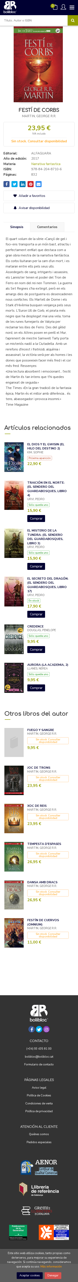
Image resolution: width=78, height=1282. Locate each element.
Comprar (36, 518)
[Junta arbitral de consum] (54, 1232)
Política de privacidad (39, 1111)
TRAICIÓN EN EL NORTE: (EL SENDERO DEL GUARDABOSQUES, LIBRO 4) (47, 489)
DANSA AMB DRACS (42, 882)
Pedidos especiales (39, 1142)
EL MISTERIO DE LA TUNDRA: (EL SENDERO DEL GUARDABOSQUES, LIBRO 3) (45, 536)
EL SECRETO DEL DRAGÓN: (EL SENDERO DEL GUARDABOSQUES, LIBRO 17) (47, 585)
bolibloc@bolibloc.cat (39, 1057)
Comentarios (47, 227)
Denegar (52, 1275)
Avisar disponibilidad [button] (34, 208)
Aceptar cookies (30, 1275)
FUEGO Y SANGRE (40, 730)
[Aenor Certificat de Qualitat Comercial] (39, 1167)
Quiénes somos (39, 1134)
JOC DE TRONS (38, 768)
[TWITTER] (39, 1029)
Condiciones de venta (39, 1103)
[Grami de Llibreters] (39, 1210)
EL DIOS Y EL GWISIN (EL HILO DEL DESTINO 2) (45, 446)
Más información (51, 1267)
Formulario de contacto (39, 1064)
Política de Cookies (39, 1095)
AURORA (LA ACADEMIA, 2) (47, 665)
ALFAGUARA (41, 153)
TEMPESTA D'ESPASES (44, 844)
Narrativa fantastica (45, 164)
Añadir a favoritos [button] (31, 195)
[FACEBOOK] (31, 1029)
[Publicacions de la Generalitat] (18, 1232)
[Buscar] (73, 20)
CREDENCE (35, 626)
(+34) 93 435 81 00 (39, 1049)
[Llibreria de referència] (39, 1189)
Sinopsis (16, 227)
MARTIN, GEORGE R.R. (39, 116)
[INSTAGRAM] (46, 1029)
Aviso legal (39, 1088)
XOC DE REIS (37, 806)
